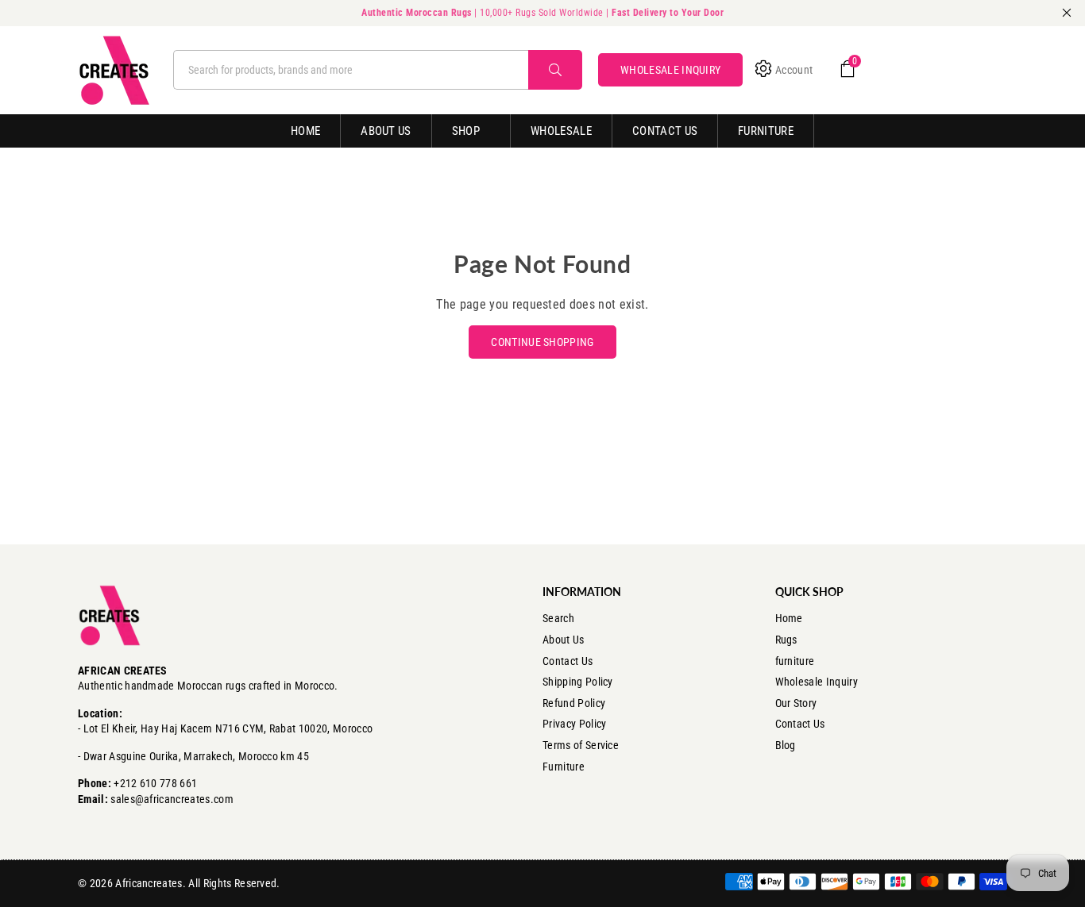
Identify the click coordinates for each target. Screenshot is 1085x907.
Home (305, 131)
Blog (785, 745)
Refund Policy (573, 703)
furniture (795, 661)
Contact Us (664, 131)
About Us (386, 131)
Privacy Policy (574, 723)
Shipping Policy (577, 681)
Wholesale (561, 131)
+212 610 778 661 (155, 783)
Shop (466, 131)
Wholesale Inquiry (816, 681)
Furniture (765, 131)
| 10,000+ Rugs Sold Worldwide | (542, 12)
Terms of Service (580, 745)
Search (558, 618)
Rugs (786, 639)
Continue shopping (542, 342)
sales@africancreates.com (172, 799)
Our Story (796, 703)
